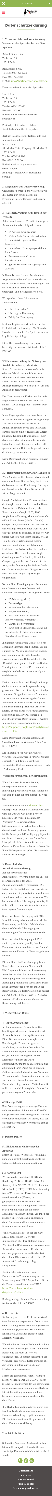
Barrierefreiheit (26, 1479)
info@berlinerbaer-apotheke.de (29, 81)
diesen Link (36, 805)
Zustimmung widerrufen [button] (26, 1488)
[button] (26, 3)
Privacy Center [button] (26, 1483)
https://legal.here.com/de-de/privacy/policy (17, 1290)
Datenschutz (26, 1470)
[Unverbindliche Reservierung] (31, 1460)
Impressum (26, 1475)
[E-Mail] (26, 1460)
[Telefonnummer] (20, 1460)
